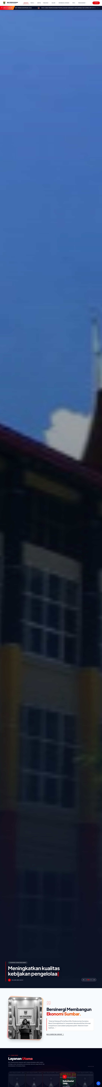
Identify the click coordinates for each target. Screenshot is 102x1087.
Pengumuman (81, 2)
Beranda (26, 2)
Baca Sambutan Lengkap (54, 1034)
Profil (32, 2)
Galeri (53, 2)
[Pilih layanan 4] (91, 1066)
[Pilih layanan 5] (93, 1066)
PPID (74, 2)
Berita (39, 2)
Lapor (96, 2)
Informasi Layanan (64, 2)
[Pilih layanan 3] (89, 1066)
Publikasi (45, 2)
